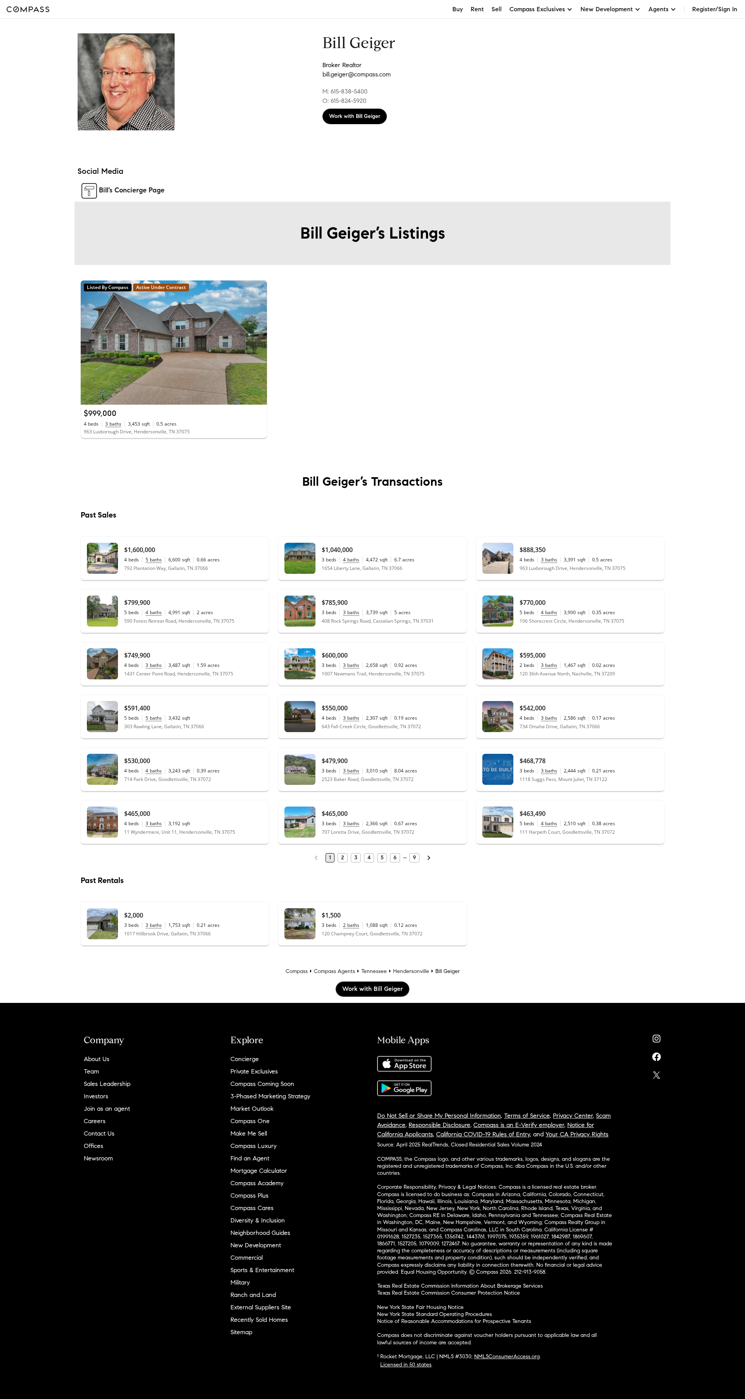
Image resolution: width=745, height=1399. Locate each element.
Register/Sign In (714, 9)
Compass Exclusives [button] (537, 9)
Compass (297, 971)
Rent (477, 9)
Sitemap (241, 1332)
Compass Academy (257, 1183)
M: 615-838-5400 (344, 91)
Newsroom (98, 1158)
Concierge (244, 1059)
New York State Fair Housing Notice (420, 1307)
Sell (497, 9)
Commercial (246, 1257)
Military (240, 1282)
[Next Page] (429, 857)
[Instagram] (656, 1037)
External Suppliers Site (260, 1307)
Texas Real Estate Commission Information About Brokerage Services (460, 1286)
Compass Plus (249, 1195)
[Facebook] (656, 1055)
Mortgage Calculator (258, 1170)
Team (91, 1071)
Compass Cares (252, 1208)
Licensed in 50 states (405, 1364)
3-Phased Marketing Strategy (270, 1096)
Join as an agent (107, 1108)
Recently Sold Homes (259, 1319)
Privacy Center (573, 1115)
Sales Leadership (107, 1083)
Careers (95, 1121)
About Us (96, 1059)
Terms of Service (527, 1115)
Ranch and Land (253, 1295)
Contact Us (99, 1133)
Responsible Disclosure (439, 1125)
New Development (255, 1245)
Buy (457, 9)
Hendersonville (411, 971)
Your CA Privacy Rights (577, 1134)
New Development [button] (606, 9)
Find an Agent (249, 1158)
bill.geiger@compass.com (356, 74)
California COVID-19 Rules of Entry (483, 1134)
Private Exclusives (254, 1071)
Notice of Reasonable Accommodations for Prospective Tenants (454, 1321)
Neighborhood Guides (260, 1232)
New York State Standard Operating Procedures (434, 1314)
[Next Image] (258, 342)
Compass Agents (334, 971)
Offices (93, 1146)
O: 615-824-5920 (344, 100)
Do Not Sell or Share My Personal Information (439, 1115)
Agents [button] (658, 9)
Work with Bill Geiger (354, 116)
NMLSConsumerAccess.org (507, 1356)
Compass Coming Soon (262, 1083)
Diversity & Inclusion (257, 1220)
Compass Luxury (253, 1146)
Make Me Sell (248, 1133)
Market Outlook (252, 1108)
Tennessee (374, 971)
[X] (656, 1073)
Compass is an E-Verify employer (518, 1125)
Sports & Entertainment (262, 1270)
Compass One (250, 1121)
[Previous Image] (90, 342)
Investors (96, 1096)
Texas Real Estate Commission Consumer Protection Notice (448, 1293)
